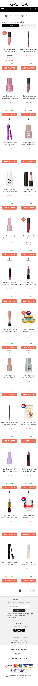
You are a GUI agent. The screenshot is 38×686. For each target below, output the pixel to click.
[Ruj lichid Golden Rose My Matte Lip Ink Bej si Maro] (9, 318)
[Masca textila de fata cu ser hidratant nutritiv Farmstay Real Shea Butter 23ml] (28, 412)
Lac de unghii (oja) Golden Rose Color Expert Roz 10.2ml (9, 237)
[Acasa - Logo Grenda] (19, 4)
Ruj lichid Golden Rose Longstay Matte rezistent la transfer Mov (29, 97)
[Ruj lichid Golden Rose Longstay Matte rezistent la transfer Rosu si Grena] (28, 225)
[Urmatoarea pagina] (33, 591)
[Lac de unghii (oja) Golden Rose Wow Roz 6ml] (9, 85)
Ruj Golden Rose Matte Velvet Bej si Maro (28, 470)
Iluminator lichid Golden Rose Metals (29, 563)
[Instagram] (23, 630)
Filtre (11, 26)
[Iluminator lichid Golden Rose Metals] (28, 551)
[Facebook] (15, 630)
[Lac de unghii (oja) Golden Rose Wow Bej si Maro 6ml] (28, 132)
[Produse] (3, 10)
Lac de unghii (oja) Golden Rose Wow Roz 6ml (9, 97)
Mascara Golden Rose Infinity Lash (9, 144)
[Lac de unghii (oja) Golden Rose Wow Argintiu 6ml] (28, 365)
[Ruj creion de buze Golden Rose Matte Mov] (9, 272)
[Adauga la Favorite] (9, 72)
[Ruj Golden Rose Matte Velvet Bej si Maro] (28, 458)
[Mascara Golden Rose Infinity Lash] (9, 132)
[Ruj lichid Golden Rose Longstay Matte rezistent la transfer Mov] (28, 85)
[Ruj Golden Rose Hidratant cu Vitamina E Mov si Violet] (9, 505)
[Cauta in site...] (35, 9)
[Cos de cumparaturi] (30, 9)
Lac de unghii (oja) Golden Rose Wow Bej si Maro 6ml (28, 144)
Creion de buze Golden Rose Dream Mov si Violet (9, 423)
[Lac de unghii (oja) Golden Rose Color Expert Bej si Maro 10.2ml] (9, 365)
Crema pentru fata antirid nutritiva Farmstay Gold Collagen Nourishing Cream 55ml (28, 330)
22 (30, 591)
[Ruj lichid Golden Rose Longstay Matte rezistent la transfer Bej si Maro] (9, 39)
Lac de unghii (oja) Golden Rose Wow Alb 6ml (9, 190)
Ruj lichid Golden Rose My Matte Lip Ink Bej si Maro (10, 330)
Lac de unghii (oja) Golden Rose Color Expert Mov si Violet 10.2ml (9, 470)
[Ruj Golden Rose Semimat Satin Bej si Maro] (28, 178)
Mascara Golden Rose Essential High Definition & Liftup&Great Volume (9, 563)
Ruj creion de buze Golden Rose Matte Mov (9, 283)
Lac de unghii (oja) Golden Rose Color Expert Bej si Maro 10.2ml (9, 377)
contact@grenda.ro (20, 642)
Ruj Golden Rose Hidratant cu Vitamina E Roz (28, 283)
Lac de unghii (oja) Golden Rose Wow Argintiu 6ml (28, 377)
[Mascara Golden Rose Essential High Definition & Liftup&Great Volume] (9, 551)
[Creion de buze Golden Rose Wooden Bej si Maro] (28, 39)
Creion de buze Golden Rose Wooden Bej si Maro (28, 50)
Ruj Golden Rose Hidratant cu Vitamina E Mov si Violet (9, 517)
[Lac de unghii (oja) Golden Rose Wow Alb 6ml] (9, 178)
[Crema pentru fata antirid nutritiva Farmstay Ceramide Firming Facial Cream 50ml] (28, 505)
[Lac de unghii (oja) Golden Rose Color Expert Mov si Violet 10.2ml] (9, 458)
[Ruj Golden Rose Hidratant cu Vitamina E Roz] (28, 272)
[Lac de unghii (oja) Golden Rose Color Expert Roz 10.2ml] (9, 225)
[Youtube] (19, 630)
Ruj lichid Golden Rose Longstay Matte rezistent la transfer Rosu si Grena (29, 237)
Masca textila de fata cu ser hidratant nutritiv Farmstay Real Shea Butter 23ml (28, 423)
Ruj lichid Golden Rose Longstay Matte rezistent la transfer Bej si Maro (9, 50)
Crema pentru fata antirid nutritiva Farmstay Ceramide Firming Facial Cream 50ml (28, 517)
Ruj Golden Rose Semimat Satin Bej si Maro (28, 190)
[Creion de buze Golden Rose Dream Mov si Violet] (9, 412)
